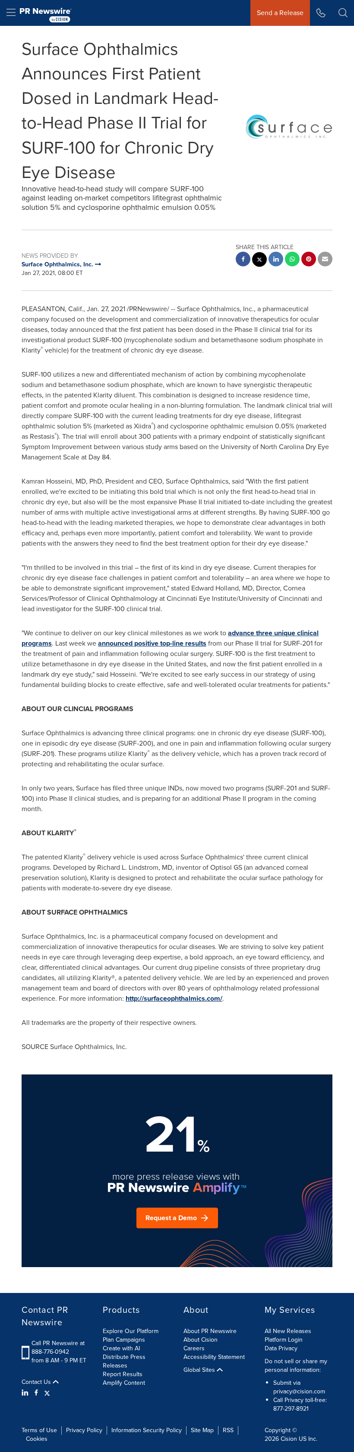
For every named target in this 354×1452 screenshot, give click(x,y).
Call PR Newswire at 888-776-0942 (58, 1347)
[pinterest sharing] (308, 260)
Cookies (36, 1438)
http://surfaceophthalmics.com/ (174, 998)
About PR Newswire (210, 1331)
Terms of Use (39, 1430)
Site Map (202, 1430)
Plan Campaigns (124, 1339)
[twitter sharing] (259, 260)
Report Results (122, 1374)
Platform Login (284, 1339)
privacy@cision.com (299, 1391)
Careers (194, 1348)
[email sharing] (325, 260)
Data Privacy (281, 1348)
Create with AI (121, 1348)
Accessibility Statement (214, 1356)
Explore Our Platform (130, 1331)
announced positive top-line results (152, 643)
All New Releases (288, 1331)
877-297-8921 (291, 1408)
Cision (289, 1438)
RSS (228, 1430)
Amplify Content (124, 1382)
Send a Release (280, 13)
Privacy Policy (84, 1430)
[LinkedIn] (26, 1393)
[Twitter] (47, 1393)
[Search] (343, 13)
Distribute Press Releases (124, 1361)
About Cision (200, 1339)
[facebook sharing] (243, 260)
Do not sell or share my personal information (296, 1365)
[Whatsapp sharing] (292, 260)
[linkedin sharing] (276, 260)
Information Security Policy (146, 1430)
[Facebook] (36, 1393)
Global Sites (200, 1370)
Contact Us (37, 1382)
